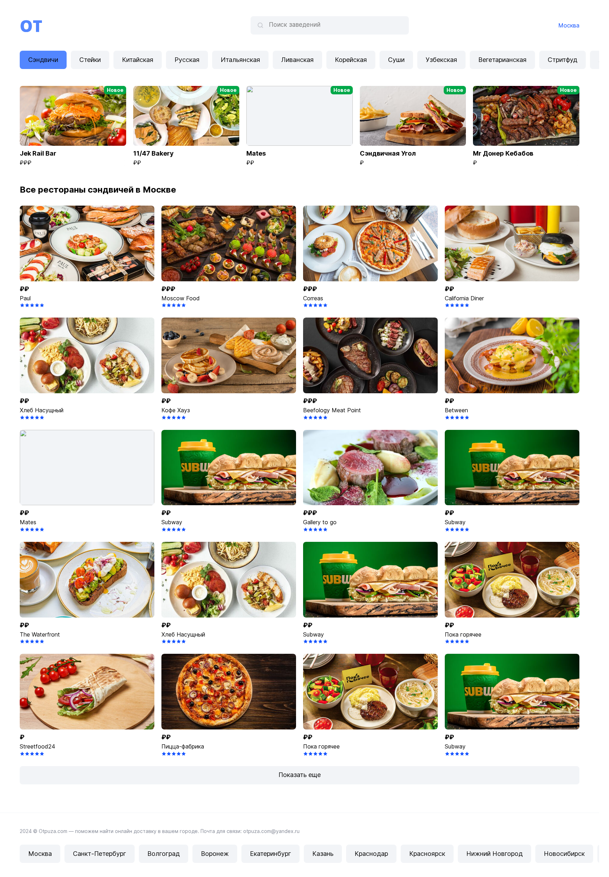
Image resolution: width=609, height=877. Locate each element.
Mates (28, 522)
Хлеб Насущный (41, 410)
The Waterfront (40, 634)
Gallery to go (320, 522)
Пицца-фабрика (182, 746)
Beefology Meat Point (332, 410)
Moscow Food (180, 298)
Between (456, 410)
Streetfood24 (37, 746)
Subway (171, 522)
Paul (25, 298)
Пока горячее (463, 634)
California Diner (464, 298)
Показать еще (299, 774)
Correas (313, 298)
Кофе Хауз (175, 410)
